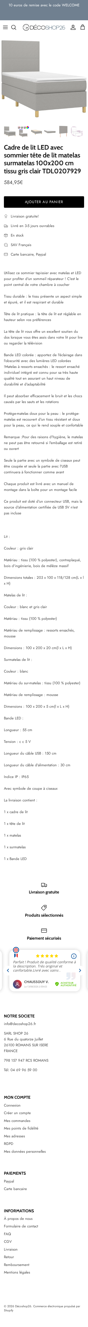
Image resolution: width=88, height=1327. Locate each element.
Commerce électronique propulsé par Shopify (42, 1308)
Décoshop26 (23, 1306)
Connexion (12, 1105)
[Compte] (71, 27)
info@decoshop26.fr (20, 1023)
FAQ (7, 1234)
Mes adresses (14, 1136)
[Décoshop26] (44, 27)
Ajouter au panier (44, 202)
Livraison (11, 1249)
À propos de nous (18, 1218)
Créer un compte (17, 1113)
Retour (9, 1257)
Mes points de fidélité (21, 1128)
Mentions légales (17, 1272)
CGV (8, 1241)
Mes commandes (17, 1120)
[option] (44, 79)
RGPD (8, 1143)
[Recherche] (16, 27)
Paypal (9, 1181)
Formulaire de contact (21, 1226)
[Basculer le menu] (5, 27)
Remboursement (16, 1264)
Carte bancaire (15, 1189)
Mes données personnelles (25, 1151)
